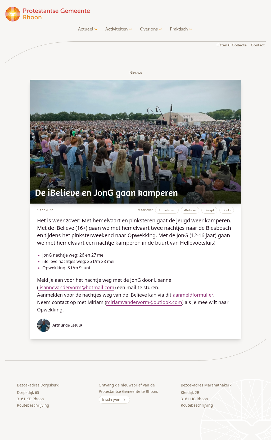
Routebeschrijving (33, 405)
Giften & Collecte (231, 45)
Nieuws (135, 73)
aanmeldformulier (193, 295)
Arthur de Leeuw (67, 325)
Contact (258, 45)
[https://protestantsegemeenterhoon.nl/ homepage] (48, 14)
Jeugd (209, 210)
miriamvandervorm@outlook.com (144, 302)
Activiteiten (167, 210)
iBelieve (190, 210)
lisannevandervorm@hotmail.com (76, 287)
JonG (227, 210)
